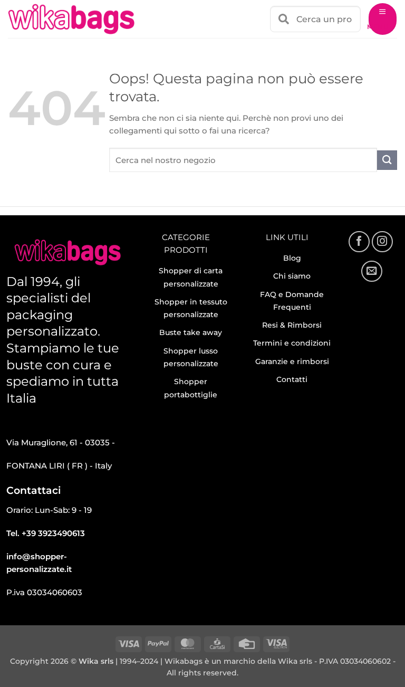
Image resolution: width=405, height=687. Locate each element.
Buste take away (190, 332)
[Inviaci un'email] (371, 271)
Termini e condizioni (292, 343)
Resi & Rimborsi (292, 325)
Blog (292, 258)
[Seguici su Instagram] (382, 241)
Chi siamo (292, 276)
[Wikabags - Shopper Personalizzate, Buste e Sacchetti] (71, 19)
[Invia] (387, 160)
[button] (383, 19)
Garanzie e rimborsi (292, 361)
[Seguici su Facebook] (359, 241)
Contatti (291, 379)
